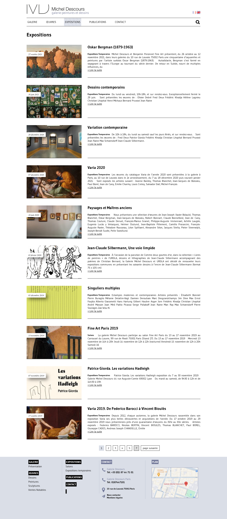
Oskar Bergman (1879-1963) (110, 47)
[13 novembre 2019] (54, 357)
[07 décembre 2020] (54, 196)
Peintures (33, 481)
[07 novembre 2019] (54, 397)
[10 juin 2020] (54, 236)
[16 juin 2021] (54, 116)
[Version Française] (194, 12)
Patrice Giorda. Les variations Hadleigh (118, 368)
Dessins (32, 477)
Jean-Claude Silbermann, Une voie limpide (121, 248)
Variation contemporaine (107, 127)
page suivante (150, 448)
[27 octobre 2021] (54, 76)
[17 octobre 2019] (54, 437)
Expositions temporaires (78, 470)
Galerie (32, 22)
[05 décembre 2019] (54, 317)
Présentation (35, 466)
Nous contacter (114, 495)
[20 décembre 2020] (54, 156)
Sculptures (34, 485)
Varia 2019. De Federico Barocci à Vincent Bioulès (127, 408)
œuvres (51, 22)
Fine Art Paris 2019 (103, 328)
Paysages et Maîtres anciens (110, 207)
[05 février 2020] (54, 277)
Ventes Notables (37, 489)
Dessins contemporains (106, 87)
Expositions (72, 22)
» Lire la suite (95, 70)
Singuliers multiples (104, 288)
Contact (120, 22)
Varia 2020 (96, 167)
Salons (69, 466)
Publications (97, 22)
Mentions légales (115, 497)
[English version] (198, 12)
